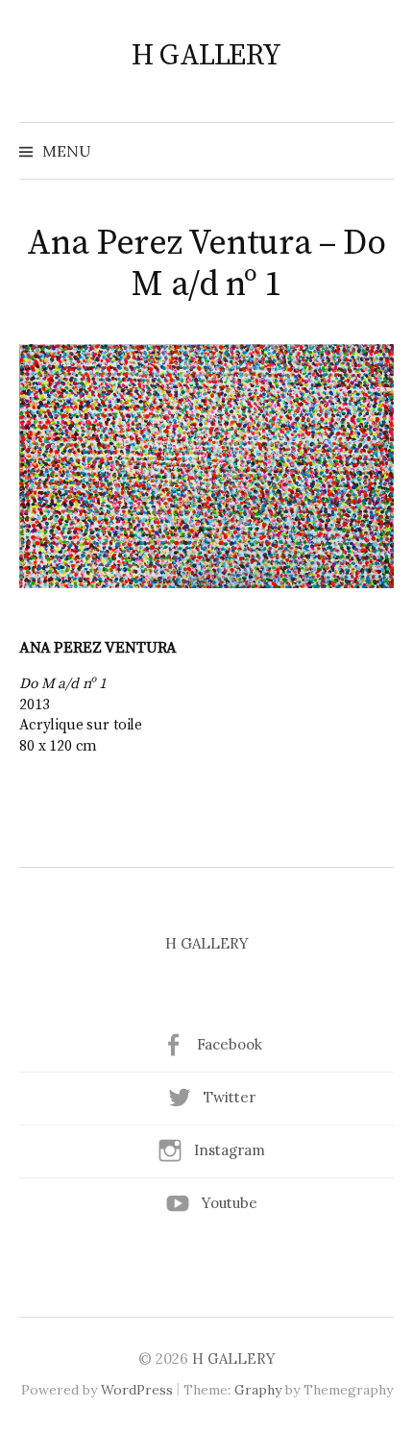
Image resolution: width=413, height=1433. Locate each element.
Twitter (229, 1097)
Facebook (229, 1044)
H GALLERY (206, 55)
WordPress (137, 1389)
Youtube (229, 1203)
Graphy (257, 1389)
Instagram (229, 1150)
